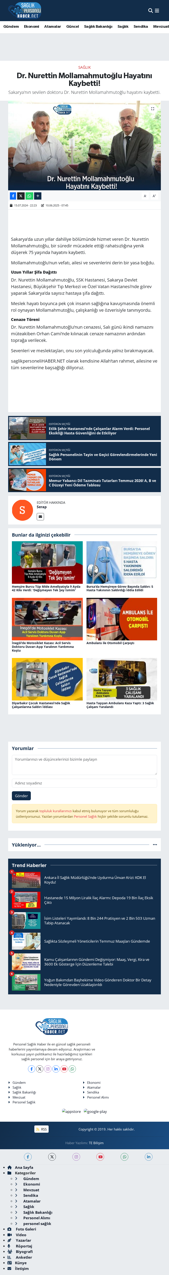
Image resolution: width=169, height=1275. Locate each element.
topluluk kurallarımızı (56, 811)
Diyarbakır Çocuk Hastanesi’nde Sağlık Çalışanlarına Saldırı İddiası (41, 705)
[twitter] (52, 1157)
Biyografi (24, 1251)
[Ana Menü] (157, 10)
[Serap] (22, 509)
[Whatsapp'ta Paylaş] (29, 196)
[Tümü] (155, 844)
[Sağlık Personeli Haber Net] (24, 10)
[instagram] (76, 1157)
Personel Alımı (98, 1097)
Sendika (141, 27)
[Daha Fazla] (37, 196)
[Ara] (150, 10)
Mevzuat (19, 1097)
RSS (43, 1129)
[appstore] (72, 1111)
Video (20, 1234)
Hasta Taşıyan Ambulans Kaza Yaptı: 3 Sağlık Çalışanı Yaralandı (120, 705)
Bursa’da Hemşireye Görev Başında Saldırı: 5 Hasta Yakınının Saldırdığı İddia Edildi (119, 588)
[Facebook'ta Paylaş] (13, 196)
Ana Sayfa (24, 1167)
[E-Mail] (40, 516)
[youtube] (100, 1157)
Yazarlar (23, 1240)
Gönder (21, 795)
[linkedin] (148, 1157)
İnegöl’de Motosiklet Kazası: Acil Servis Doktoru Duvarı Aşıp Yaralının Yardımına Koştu (43, 646)
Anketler (23, 1257)
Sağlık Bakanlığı (98, 27)
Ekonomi (31, 27)
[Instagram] (47, 1069)
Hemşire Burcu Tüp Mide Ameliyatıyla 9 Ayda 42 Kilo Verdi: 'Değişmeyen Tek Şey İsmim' (46, 588)
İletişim (22, 1268)
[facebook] (28, 1157)
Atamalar (52, 27)
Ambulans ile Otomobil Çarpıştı (110, 643)
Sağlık (123, 27)
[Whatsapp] (72, 1069)
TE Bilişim (96, 1143)
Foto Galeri (25, 1229)
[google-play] (95, 1111)
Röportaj (23, 1246)
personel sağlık (36, 1223)
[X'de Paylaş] (21, 196)
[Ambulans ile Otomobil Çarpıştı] (121, 618)
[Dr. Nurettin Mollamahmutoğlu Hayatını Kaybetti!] (84, 145)
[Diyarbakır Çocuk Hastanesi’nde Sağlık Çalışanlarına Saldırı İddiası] (47, 678)
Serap (42, 506)
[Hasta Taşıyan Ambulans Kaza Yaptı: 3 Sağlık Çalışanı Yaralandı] (121, 678)
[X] (39, 1069)
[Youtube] (64, 1069)
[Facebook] (31, 1069)
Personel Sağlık (85, 816)
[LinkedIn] (56, 1069)
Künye (21, 1262)
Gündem (11, 27)
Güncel (72, 27)
